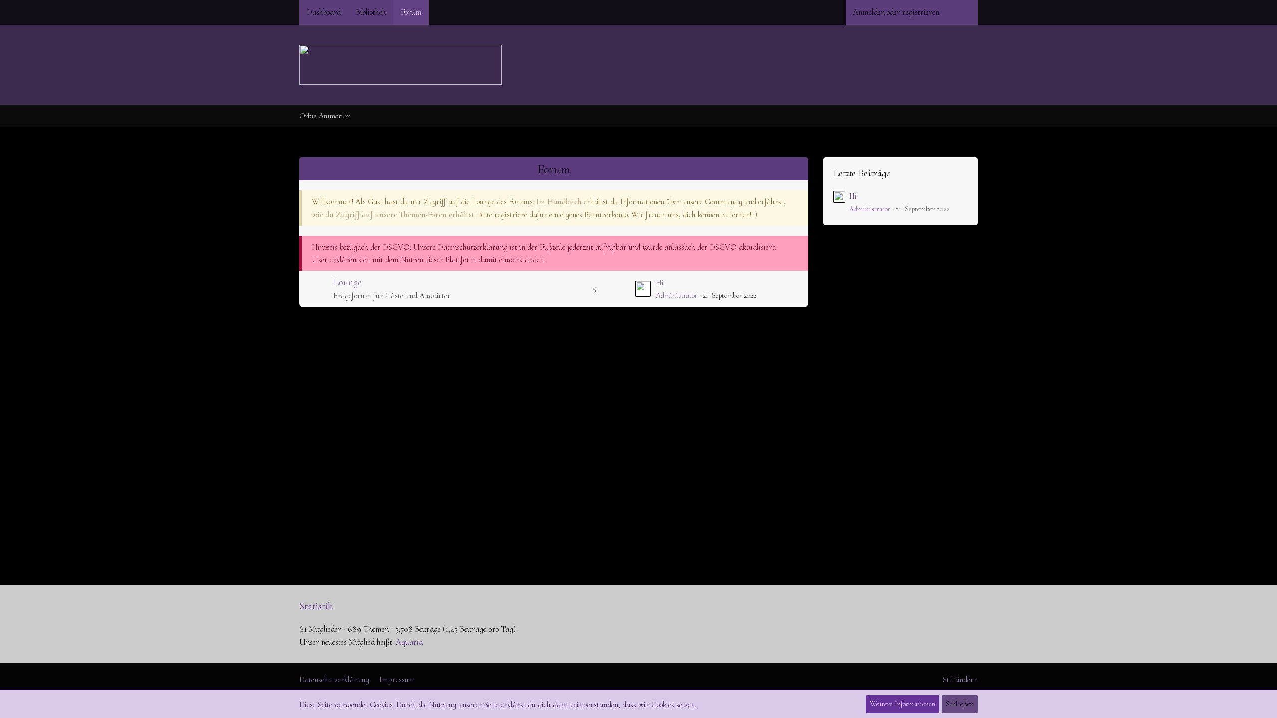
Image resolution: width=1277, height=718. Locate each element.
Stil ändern (960, 679)
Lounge (347, 282)
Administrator (676, 295)
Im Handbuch (559, 201)
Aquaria (409, 642)
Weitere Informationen (902, 704)
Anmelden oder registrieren (896, 12)
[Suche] (962, 12)
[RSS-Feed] (974, 116)
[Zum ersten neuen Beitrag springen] (643, 289)
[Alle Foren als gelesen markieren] (961, 116)
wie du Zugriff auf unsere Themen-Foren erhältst (393, 214)
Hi (660, 282)
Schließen (960, 704)
